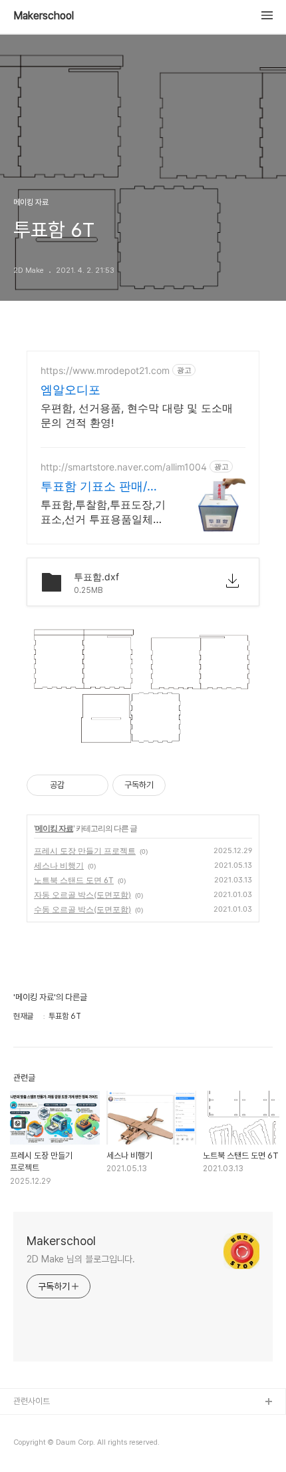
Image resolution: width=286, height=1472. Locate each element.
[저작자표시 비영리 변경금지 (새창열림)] (184, 785)
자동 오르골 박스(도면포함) (82, 895)
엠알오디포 (70, 390)
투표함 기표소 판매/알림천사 (100, 486)
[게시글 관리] (93, 785)
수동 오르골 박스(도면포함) (82, 909)
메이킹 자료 (54, 828)
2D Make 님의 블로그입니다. (81, 1259)
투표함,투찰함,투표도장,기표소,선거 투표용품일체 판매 (103, 512)
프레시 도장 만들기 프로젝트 (85, 851)
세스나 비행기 (59, 865)
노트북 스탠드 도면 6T (74, 880)
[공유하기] (77, 785)
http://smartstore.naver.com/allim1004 (124, 466)
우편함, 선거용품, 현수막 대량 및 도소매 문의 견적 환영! (137, 415)
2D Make (31, 1445)
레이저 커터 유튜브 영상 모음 (62, 1424)
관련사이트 (31, 1401)
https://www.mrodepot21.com (105, 370)
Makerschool (43, 16)
